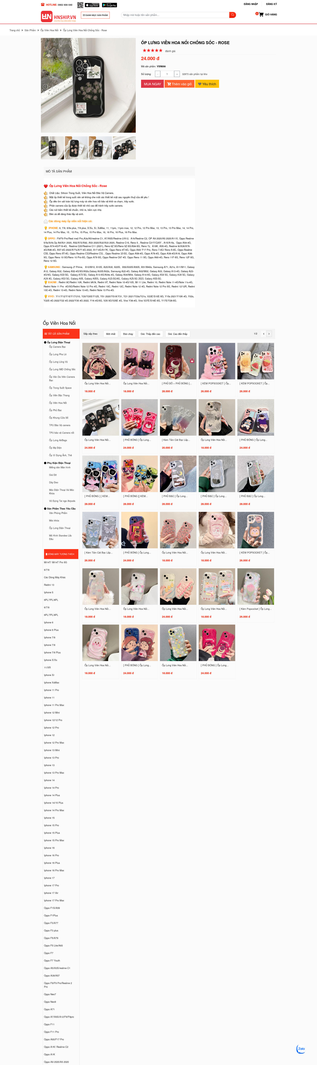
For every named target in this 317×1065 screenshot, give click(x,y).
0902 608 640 (65, 4)
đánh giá (170, 51)
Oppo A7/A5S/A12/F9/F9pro (59, 1016)
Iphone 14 (49, 780)
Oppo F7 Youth (52, 960)
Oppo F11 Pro (51, 1031)
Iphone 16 (49, 847)
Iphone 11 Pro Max (54, 705)
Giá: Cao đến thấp (177, 334)
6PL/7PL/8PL (51, 600)
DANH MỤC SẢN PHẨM (96, 15)
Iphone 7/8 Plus (52, 652)
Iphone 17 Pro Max (54, 900)
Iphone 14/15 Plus (53, 802)
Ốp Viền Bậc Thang (59, 395)
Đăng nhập (251, 4)
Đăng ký (271, 4)
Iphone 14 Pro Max (54, 810)
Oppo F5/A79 (51, 938)
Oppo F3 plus (51, 930)
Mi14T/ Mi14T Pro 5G (55, 562)
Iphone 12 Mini (52, 712)
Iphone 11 (49, 697)
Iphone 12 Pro (51, 727)
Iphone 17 (49, 878)
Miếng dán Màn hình (59, 467)
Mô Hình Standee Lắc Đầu (60, 537)
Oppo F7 (48, 953)
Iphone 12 (49, 735)
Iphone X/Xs (50, 660)
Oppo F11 (49, 1024)
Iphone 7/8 (49, 637)
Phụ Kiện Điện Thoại (58, 463)
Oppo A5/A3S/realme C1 (57, 968)
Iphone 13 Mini (52, 750)
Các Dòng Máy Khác (54, 577)
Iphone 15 (49, 817)
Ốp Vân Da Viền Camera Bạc (62, 378)
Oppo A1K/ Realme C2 (56, 1047)
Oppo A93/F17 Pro (54, 1039)
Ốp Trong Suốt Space (60, 387)
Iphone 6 (48, 622)
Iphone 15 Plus (52, 832)
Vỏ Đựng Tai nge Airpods (62, 501)
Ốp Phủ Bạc (55, 410)
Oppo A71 (49, 1009)
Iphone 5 (48, 592)
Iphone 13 (49, 765)
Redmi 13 (49, 584)
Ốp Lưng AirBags (58, 440)
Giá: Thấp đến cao (150, 334)
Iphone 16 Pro (51, 855)
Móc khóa (54, 520)
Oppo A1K (49, 1054)
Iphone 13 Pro (51, 757)
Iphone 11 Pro (51, 690)
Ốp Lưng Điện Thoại (58, 342)
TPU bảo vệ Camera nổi (61, 432)
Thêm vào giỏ (181, 83)
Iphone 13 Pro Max (54, 772)
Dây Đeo (53, 482)
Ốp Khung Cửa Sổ (58, 417)
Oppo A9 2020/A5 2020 (56, 1062)
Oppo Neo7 (50, 994)
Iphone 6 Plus (51, 630)
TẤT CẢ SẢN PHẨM (58, 333)
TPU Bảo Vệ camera (59, 425)
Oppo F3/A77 (51, 923)
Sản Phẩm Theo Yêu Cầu (61, 508)
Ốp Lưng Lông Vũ (58, 361)
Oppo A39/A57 (52, 975)
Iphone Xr (49, 675)
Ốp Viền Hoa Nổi (58, 402)
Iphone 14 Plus (52, 795)
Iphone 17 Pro (51, 885)
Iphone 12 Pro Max (54, 742)
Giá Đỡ (53, 475)
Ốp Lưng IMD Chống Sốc (62, 369)
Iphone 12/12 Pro (53, 720)
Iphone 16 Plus (52, 862)
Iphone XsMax (51, 682)
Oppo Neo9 (50, 1001)
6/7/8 (46, 569)
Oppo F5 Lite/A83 (53, 945)
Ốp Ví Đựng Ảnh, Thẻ (60, 455)
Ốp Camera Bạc (57, 346)
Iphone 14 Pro (51, 787)
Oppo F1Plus (51, 915)
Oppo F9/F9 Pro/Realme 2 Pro (58, 984)
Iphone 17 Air (51, 893)
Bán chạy (128, 334)
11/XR (47, 667)
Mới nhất (110, 334)
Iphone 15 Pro (51, 825)
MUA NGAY (152, 83)
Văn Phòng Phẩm (58, 513)
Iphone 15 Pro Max (54, 840)
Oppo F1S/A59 (52, 908)
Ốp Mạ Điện (55, 447)
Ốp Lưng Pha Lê (57, 354)
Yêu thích (208, 83)
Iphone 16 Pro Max (54, 870)
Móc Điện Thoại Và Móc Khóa (61, 491)
